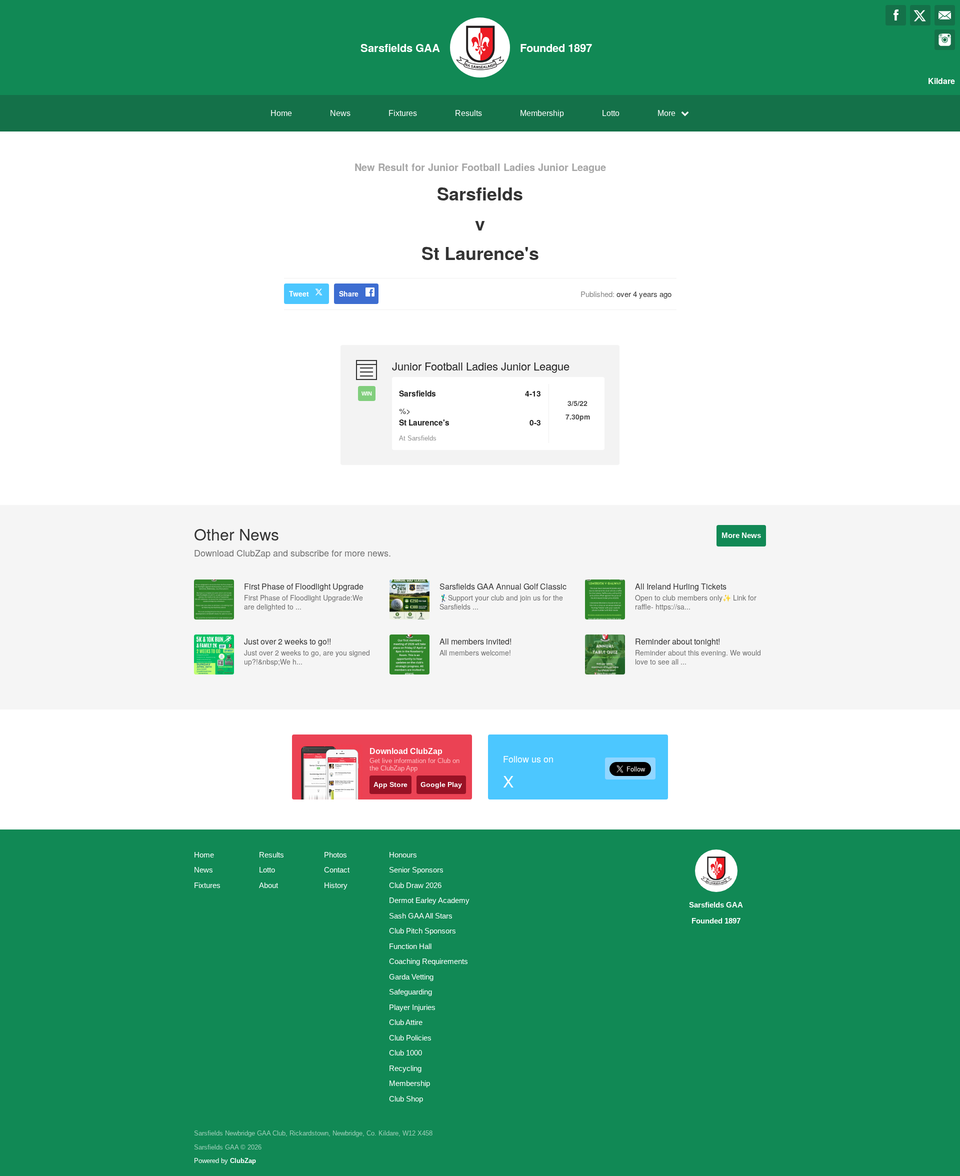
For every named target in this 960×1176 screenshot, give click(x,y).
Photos (335, 854)
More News (741, 535)
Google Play (441, 784)
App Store (391, 784)
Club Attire (405, 1022)
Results (468, 113)
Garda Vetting (411, 976)
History (336, 885)
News (340, 113)
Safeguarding (410, 992)
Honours (403, 854)
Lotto (611, 113)
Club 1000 (405, 1052)
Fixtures (402, 113)
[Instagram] (944, 40)
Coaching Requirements (428, 961)
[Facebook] (896, 15)
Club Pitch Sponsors (422, 930)
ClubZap (243, 1160)
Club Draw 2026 (415, 885)
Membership (542, 113)
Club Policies (410, 1038)
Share (348, 293)
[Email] (944, 15)
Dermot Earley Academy (429, 900)
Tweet (299, 293)
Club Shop (406, 1098)
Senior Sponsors (416, 870)
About (268, 885)
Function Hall (410, 946)
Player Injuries (412, 1007)
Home (281, 113)
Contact (337, 870)
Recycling (405, 1068)
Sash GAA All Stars (420, 916)
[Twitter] (920, 15)
